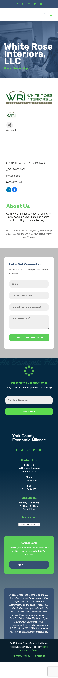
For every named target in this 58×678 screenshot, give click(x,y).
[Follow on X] (23, 3)
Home (7, 68)
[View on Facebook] (14, 191)
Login (20, 564)
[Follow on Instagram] (29, 3)
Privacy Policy (21, 655)
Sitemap (40, 655)
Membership (20, 68)
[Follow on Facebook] (17, 3)
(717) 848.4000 (29, 480)
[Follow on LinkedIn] (35, 3)
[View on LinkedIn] (8, 191)
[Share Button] (9, 125)
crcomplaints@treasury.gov (35, 632)
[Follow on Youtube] (41, 3)
